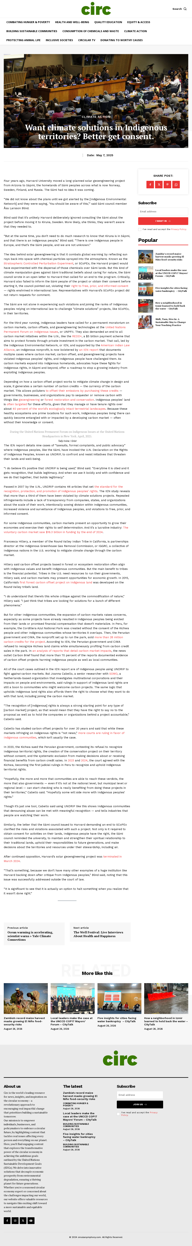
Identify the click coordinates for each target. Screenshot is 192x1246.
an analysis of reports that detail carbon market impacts (71, 650)
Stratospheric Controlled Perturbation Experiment (38, 263)
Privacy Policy (178, 229)
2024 (84, 760)
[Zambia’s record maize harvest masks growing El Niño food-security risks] (145, 256)
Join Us (138, 1104)
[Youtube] (31, 1220)
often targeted (17, 404)
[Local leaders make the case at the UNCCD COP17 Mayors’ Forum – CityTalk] (145, 273)
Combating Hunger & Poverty (75, 1104)
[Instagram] (15, 1220)
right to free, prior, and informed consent (99, 286)
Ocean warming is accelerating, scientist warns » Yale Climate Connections (30, 936)
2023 (71, 760)
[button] (180, 9)
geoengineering (29, 399)
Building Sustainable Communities (76, 1125)
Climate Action (96, 116)
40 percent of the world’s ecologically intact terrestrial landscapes (59, 408)
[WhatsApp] (176, 184)
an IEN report (88, 349)
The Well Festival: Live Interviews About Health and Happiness (98, 934)
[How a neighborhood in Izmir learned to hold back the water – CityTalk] (145, 306)
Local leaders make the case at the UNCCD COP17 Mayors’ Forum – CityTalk (171, 273)
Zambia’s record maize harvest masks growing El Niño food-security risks (169, 256)
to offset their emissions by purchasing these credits (82, 390)
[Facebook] (150, 184)
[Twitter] (159, 184)
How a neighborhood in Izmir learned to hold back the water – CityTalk (170, 305)
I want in (161, 221)
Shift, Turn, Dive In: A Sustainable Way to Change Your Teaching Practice (170, 322)
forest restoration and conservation (69, 399)
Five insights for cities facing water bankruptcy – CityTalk (171, 289)
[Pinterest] (167, 184)
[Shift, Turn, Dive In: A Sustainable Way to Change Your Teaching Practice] (145, 322)
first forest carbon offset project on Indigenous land (56, 582)
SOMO (113, 673)
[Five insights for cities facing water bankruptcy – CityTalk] (145, 289)
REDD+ (77, 336)
